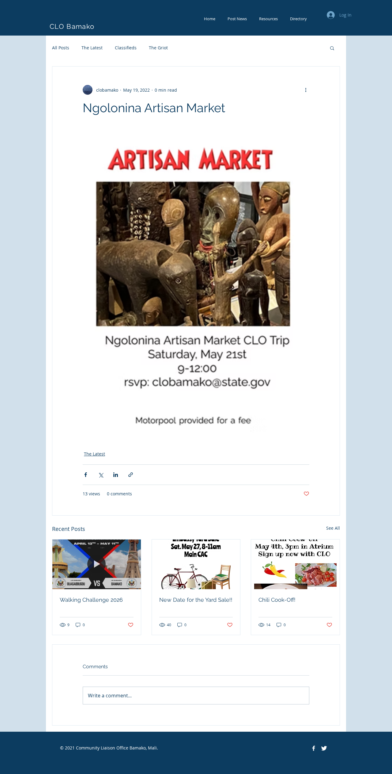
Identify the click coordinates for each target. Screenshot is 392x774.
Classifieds (126, 48)
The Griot (158, 48)
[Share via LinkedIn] (116, 475)
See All (333, 528)
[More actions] (305, 89)
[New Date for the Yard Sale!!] (196, 564)
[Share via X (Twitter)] (101, 475)
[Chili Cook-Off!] (295, 564)
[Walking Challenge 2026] (96, 564)
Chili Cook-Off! (277, 600)
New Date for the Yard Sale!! (195, 600)
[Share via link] (131, 475)
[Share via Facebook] (86, 475)
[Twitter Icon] (324, 748)
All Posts (60, 48)
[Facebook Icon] (313, 748)
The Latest (92, 48)
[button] (332, 47)
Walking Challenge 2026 (91, 600)
